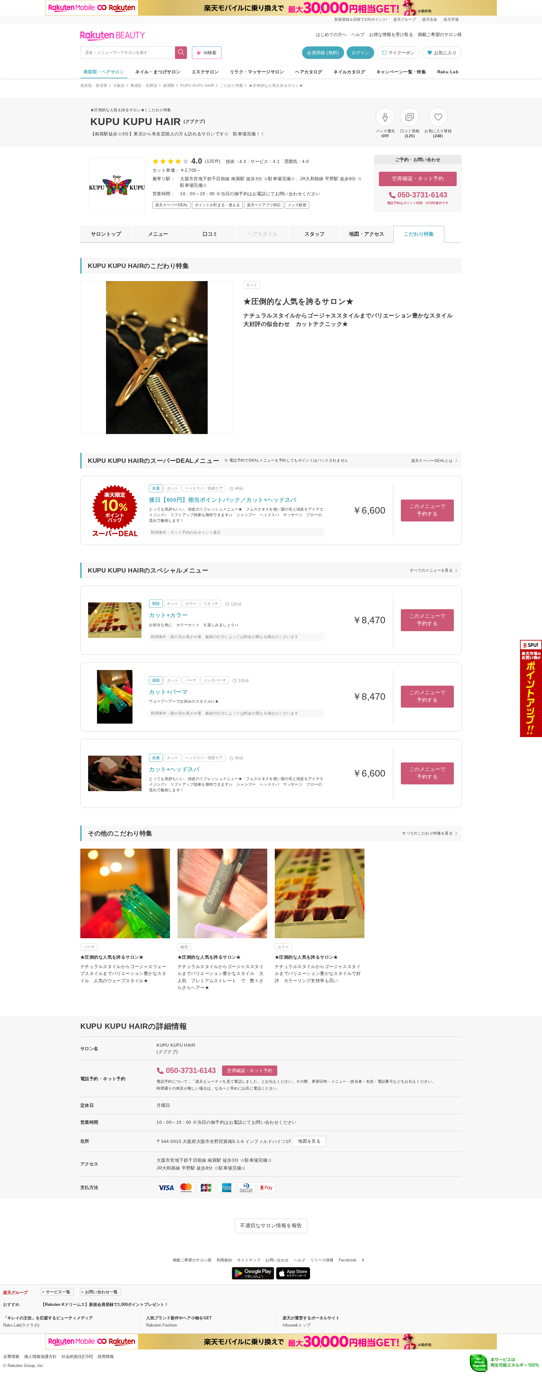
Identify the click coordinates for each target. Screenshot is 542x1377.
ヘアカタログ (308, 71)
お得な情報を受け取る (391, 34)
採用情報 (106, 1356)
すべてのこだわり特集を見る (427, 833)
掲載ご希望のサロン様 (440, 34)
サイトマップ (248, 1260)
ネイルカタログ (349, 71)
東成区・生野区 (144, 85)
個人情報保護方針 (40, 1356)
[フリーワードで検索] (181, 52)
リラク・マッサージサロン (257, 71)
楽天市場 (451, 19)
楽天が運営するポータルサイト (311, 1318)
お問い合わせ (277, 1260)
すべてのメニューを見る (431, 570)
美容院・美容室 (94, 85)
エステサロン (205, 71)
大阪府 (119, 85)
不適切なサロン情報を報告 (271, 1225)
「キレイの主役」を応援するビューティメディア (48, 1318)
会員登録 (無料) (323, 52)
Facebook (348, 1260)
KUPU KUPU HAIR (197, 85)
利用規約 (224, 1260)
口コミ (210, 234)
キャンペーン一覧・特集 (401, 71)
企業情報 (11, 1356)
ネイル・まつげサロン (157, 71)
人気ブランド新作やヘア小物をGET (179, 1318)
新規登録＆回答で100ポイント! (360, 19)
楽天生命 (429, 19)
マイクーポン (401, 52)
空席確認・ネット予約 (418, 178)
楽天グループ (404, 19)
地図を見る (309, 1141)
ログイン (360, 52)
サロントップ (106, 234)
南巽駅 (169, 85)
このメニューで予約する (427, 510)
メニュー (158, 234)
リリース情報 (322, 1260)
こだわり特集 (231, 85)
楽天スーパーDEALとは (432, 461)
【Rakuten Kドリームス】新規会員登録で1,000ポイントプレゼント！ (104, 1304)
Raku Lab (448, 71)
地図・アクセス (366, 234)
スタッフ (315, 234)
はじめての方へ (331, 34)
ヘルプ (357, 34)
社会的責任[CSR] (77, 1356)
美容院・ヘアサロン (103, 71)
